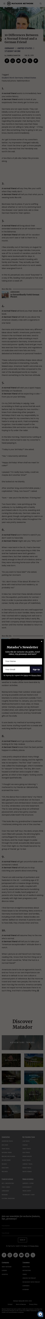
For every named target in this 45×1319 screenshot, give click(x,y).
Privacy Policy (36, 675)
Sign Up (36, 669)
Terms (26, 675)
